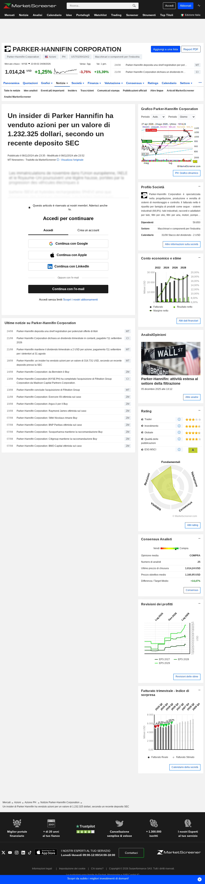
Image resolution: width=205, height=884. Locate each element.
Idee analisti (30, 90)
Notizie (61, 83)
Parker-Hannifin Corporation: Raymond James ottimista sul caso (51, 410)
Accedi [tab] (48, 230)
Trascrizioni (87, 90)
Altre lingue (156, 90)
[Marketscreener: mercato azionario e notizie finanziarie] (30, 6)
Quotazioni (30, 83)
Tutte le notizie (12, 90)
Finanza (93, 83)
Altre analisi (191, 397)
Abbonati (185, 5)
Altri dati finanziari (188, 320)
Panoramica (11, 83)
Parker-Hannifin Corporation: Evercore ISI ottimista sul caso (49, 396)
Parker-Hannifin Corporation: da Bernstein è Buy (43, 371)
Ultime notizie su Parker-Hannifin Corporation (40, 323)
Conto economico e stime (161, 258)
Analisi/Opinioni (153, 334)
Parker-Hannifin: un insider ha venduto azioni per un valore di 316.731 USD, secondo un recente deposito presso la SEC (69, 362)
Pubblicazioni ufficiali (135, 90)
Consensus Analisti (156, 539)
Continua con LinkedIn (71, 266)
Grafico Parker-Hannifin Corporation (169, 109)
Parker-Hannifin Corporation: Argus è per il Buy (42, 403)
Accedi (169, 5)
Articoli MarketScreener (180, 90)
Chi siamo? (97, 868)
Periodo (145, 116)
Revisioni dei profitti (157, 604)
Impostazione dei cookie (72, 868)
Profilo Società (152, 187)
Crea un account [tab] (88, 230)
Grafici (46, 83)
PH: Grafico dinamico (186, 173)
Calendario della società (185, 767)
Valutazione (113, 83)
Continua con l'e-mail (68, 289)
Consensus (134, 83)
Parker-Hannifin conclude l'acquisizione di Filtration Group (48, 389)
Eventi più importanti (52, 90)
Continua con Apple (72, 255)
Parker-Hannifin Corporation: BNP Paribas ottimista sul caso (49, 424)
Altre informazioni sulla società (181, 244)
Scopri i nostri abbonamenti (80, 299)
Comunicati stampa (108, 90)
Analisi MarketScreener (17, 96)
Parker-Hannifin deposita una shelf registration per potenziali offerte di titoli (156, 65)
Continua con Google (71, 243)
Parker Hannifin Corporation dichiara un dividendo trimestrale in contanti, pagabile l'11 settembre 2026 (156, 72)
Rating (146, 411)
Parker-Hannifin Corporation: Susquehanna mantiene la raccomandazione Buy (59, 431)
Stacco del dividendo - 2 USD (184, 235)
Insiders (72, 90)
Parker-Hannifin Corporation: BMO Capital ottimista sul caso (49, 446)
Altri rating (192, 525)
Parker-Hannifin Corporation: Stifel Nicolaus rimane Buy (47, 417)
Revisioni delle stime (187, 676)
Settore (185, 83)
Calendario (169, 83)
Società (76, 83)
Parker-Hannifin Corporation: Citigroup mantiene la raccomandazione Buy (57, 438)
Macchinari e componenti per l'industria (179, 228)
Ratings (153, 83)
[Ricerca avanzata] (134, 6)
